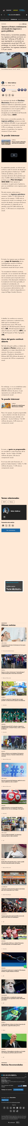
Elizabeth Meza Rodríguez (7, 894)
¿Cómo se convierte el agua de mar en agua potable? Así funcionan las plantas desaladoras (13, 700)
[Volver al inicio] (14, 1075)
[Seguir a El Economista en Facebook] (4, 1107)
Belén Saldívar (12, 82)
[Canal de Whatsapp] (25, 966)
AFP (3, 840)
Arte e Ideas (4, 643)
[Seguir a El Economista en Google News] (10, 1111)
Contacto (7, 1082)
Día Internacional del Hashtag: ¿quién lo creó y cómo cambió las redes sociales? (13, 781)
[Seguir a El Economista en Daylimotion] (23, 1107)
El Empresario (4, 886)
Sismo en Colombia (23, 19)
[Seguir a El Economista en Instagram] (20, 1107)
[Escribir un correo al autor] (4, 517)
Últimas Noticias (5, 19)
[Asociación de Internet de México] (18, 1123)
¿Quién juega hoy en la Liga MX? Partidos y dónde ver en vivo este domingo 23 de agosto (12, 808)
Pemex (11, 502)
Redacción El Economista (7, 759)
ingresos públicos (7, 121)
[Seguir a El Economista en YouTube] (14, 1107)
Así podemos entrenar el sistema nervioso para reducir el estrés (13, 645)
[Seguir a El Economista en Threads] (14, 1111)
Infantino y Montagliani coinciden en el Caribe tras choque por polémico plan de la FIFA (13, 1052)
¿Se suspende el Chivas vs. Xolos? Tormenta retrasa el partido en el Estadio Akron (12, 943)
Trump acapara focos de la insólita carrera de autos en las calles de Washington (12, 916)
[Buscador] (4, 14)
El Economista (12, 1077)
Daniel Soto (5, 732)
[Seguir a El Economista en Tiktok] (17, 1111)
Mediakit (9, 1080)
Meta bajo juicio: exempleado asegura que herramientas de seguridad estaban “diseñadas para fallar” (13, 998)
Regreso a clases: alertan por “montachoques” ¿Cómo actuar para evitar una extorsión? (13, 672)
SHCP (4, 502)
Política (3, 670)
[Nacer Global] (22, 1086)
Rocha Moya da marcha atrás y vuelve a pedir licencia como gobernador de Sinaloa (12, 862)
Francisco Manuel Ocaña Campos (8, 650)
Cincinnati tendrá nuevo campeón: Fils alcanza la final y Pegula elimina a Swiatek (13, 971)
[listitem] (3, 90)
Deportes (3, 724)
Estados (3, 751)
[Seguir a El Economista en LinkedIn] (10, 1107)
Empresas (14, 140)
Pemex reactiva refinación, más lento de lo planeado (19, 142)
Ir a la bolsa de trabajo (18, 1089)
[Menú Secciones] (1, 14)
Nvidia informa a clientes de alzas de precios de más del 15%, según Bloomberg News (13, 1025)
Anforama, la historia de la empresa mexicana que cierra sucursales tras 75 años (13, 889)
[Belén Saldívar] (2, 82)
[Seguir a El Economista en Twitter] (7, 1107)
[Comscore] (11, 1122)
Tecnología (4, 995)
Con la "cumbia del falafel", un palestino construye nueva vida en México (11, 835)
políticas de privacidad (16, 1102)
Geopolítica (4, 914)
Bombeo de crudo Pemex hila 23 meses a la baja (18, 406)
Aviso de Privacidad (12, 1081)
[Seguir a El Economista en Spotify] (17, 1107)
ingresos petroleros (17, 194)
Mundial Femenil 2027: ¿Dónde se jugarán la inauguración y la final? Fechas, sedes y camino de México (13, 728)
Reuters (4, 1030)
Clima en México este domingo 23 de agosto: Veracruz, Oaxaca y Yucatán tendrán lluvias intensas (12, 755)
